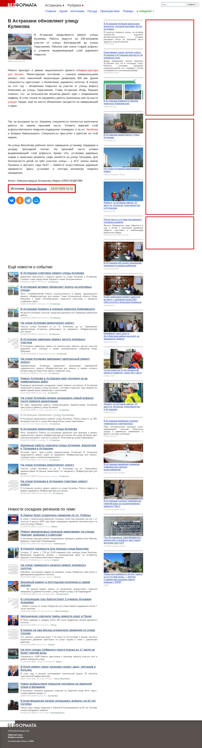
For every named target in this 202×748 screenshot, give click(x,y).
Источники (77, 11)
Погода (92, 11)
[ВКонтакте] (11, 200)
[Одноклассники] (20, 200)
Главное (50, 11)
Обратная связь (15, 735)
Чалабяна (92, 129)
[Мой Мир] (36, 200)
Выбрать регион (15, 737)
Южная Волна (36, 188)
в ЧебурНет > (145, 11)
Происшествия (110, 11)
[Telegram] (28, 200)
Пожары (128, 11)
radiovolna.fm (19, 61)
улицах (12, 101)
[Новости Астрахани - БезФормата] (19, 4)
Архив (63, 11)
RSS (32, 741)
